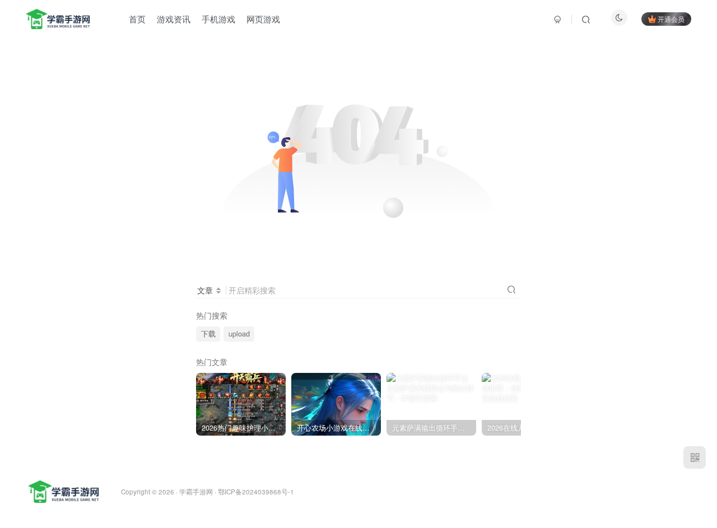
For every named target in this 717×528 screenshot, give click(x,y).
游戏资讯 (173, 19)
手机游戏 (218, 19)
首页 (137, 19)
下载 (208, 334)
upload (239, 334)
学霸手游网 (196, 491)
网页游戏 (263, 19)
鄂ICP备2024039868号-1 (256, 491)
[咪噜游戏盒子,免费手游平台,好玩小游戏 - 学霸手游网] (63, 490)
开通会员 (671, 19)
